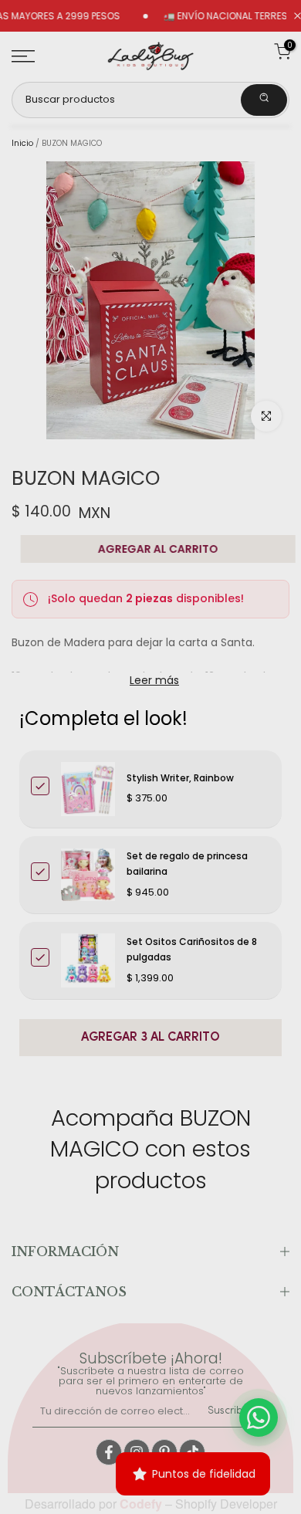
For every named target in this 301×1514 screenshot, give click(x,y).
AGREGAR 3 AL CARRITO (150, 1037)
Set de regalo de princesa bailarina (187, 863)
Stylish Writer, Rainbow (180, 777)
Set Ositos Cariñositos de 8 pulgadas (192, 949)
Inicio (22, 143)
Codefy (142, 1503)
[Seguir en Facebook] (109, 1452)
